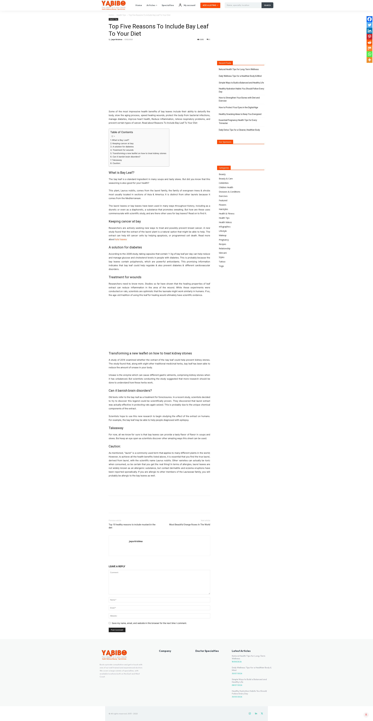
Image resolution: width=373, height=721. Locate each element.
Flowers (222, 204)
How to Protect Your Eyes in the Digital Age (238, 107)
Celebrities (224, 183)
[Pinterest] (125, 46)
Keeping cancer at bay (123, 143)
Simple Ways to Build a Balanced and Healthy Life (241, 83)
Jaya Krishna (116, 39)
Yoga (221, 266)
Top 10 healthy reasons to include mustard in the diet (132, 526)
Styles (221, 257)
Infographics (225, 226)
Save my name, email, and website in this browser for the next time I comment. (149, 623)
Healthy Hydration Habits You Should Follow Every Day (241, 90)
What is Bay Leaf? (120, 140)
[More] (139, 46)
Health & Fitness (226, 213)
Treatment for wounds (123, 150)
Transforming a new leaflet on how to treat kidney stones (139, 153)
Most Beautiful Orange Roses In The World (189, 524)
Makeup (222, 235)
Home (111, 15)
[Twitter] (118, 46)
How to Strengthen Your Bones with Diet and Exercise (239, 99)
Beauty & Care (226, 178)
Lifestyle (223, 231)
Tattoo (222, 261)
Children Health (226, 187)
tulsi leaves (121, 239)
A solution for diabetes (123, 146)
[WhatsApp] (132, 46)
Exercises (223, 196)
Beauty (222, 174)
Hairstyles (223, 209)
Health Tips (121, 15)
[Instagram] (249, 713)
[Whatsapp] (369, 54)
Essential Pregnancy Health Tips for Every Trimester (238, 121)
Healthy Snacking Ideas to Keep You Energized (240, 114)
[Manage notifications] (366, 714)
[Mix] (369, 48)
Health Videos (225, 222)
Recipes (222, 244)
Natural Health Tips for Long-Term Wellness (239, 69)
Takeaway (117, 160)
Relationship (224, 248)
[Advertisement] (159, 485)
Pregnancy (224, 239)
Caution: (116, 163)
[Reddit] (369, 42)
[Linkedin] (369, 31)
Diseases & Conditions (229, 191)
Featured (223, 200)
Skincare (223, 252)
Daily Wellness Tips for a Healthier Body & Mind (240, 76)
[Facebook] (112, 46)
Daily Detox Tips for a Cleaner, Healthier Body (239, 130)
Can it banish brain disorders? (126, 156)
